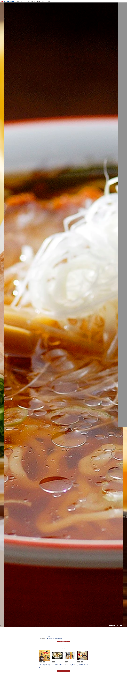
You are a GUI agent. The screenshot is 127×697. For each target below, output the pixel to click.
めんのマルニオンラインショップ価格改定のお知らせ (54, 638)
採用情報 (48, 1)
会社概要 (43, 1)
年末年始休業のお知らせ (50, 636)
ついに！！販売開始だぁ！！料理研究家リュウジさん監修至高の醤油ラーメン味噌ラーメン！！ (44, 666)
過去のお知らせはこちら (63, 641)
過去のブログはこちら (63, 671)
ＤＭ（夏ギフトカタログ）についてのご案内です (53, 634)
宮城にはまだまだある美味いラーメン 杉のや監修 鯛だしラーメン (69, 666)
